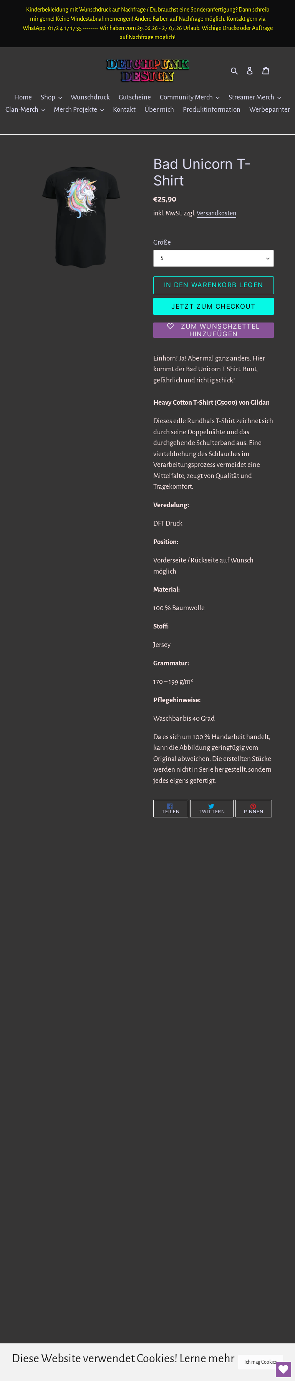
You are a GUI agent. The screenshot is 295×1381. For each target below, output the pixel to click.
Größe (162, 242)
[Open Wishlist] (283, 1369)
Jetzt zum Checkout (213, 306)
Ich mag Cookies (260, 1362)
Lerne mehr (206, 1358)
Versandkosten (216, 213)
